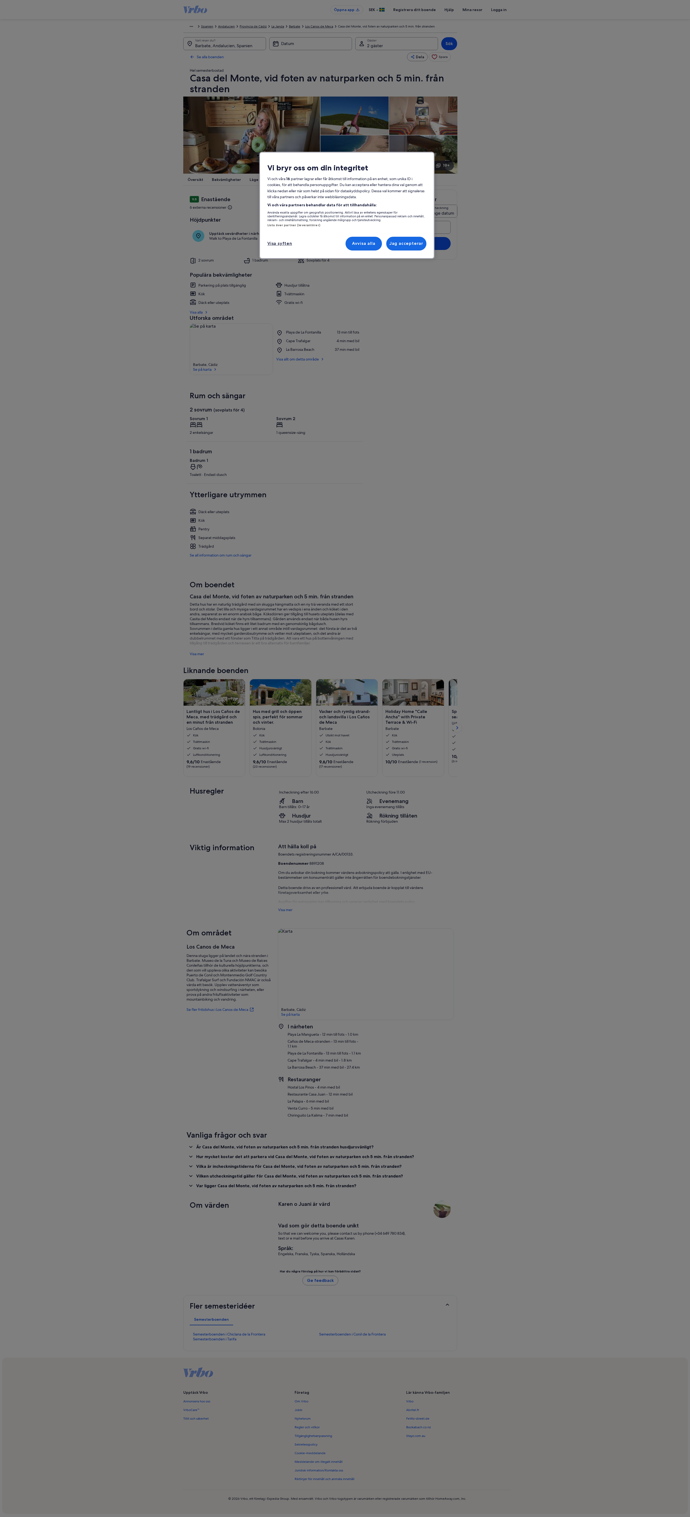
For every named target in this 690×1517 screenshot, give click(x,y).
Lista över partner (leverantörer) (293, 225)
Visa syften (279, 243)
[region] (346, 205)
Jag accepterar (406, 243)
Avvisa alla (363, 243)
